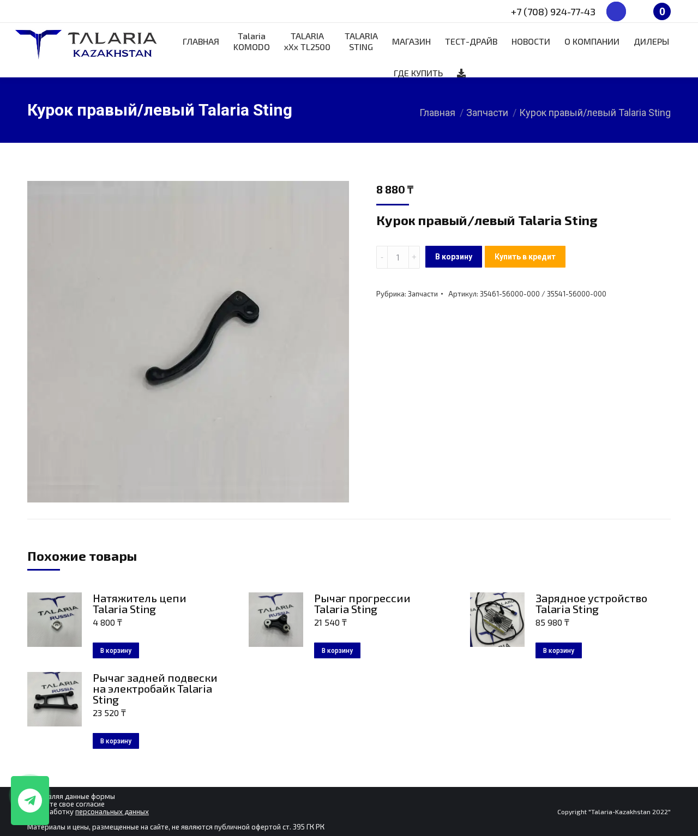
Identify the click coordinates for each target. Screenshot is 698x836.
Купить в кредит (525, 256)
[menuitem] (201, 41)
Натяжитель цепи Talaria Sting (139, 603)
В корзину (453, 256)
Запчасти (423, 293)
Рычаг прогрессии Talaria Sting (362, 603)
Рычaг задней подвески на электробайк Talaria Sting (155, 688)
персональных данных (112, 811)
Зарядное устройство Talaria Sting (591, 603)
